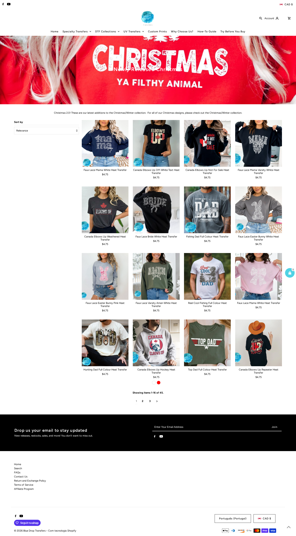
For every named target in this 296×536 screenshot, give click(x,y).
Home (17, 464)
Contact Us (20, 476)
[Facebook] (3, 4)
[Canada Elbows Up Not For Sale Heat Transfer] (207, 143)
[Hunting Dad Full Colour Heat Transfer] (105, 342)
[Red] (158, 382)
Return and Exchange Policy (30, 480)
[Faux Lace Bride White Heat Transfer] (156, 209)
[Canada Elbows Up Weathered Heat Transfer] (105, 209)
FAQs (17, 472)
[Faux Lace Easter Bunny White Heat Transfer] (258, 209)
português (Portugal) (232, 518)
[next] (157, 401)
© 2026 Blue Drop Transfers (30, 530)
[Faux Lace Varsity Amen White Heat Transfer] (156, 276)
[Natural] (154, 382)
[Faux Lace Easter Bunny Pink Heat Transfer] (105, 276)
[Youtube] (8, 4)
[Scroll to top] (289, 527)
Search (18, 468)
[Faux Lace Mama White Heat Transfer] (105, 143)
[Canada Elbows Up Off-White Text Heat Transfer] (156, 143)
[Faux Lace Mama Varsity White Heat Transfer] (258, 143)
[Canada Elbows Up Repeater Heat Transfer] (258, 342)
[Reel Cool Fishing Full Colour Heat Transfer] (207, 276)
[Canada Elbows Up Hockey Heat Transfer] (156, 342)
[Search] (260, 18)
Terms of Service (23, 484)
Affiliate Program (24, 488)
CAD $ (289, 4)
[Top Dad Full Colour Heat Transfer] (207, 342)
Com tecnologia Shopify (62, 530)
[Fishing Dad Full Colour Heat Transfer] (207, 209)
